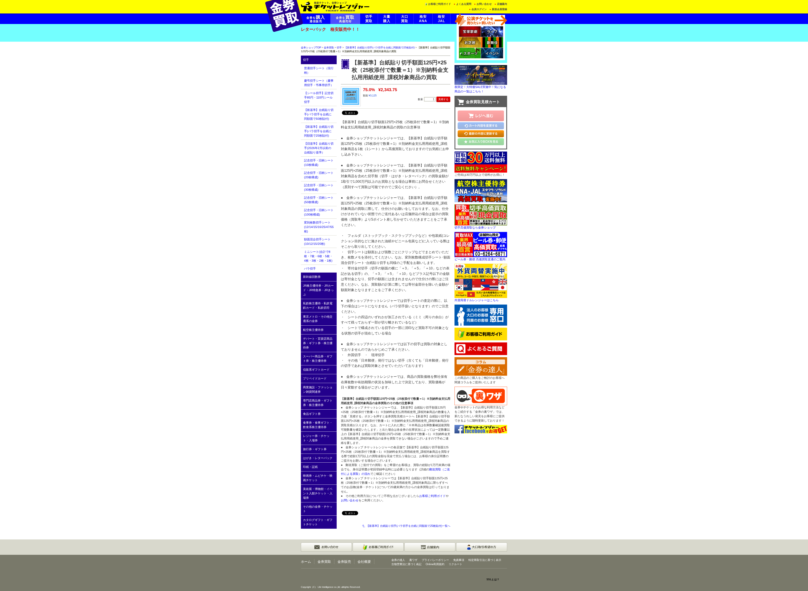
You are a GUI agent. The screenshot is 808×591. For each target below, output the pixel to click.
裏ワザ (413, 560)
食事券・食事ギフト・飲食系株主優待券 (317, 425)
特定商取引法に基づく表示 (484, 560)
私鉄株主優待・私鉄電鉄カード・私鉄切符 (317, 305)
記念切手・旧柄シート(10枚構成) (319, 162)
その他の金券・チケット (317, 509)
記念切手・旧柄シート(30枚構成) (319, 187)
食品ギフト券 (312, 413)
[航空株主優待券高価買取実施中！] (480, 190)
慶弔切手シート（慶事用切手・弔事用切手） (319, 83)
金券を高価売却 (345, 19)
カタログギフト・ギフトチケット (317, 522)
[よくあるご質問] (480, 348)
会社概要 (364, 561)
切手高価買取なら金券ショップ (475, 227)
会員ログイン (479, 9)
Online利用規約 (435, 564)
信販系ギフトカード (316, 369)
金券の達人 (398, 560)
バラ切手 (310, 268)
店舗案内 (502, 4)
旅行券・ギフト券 (315, 449)
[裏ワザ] (480, 395)
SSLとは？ (493, 579)
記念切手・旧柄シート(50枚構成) (319, 200)
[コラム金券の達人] (480, 366)
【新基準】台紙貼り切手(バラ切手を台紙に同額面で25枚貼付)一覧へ (408, 525)
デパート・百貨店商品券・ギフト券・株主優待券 (317, 343)
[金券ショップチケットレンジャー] (335, 6)
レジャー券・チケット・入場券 (316, 438)
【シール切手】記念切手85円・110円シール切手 (319, 97)
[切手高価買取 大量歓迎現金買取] (480, 214)
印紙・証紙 (310, 467)
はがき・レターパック (317, 458)
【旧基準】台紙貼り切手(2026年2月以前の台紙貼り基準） (319, 148)
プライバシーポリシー (435, 560)
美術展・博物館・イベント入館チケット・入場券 (317, 493)
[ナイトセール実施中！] (480, 74)
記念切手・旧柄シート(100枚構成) (319, 212)
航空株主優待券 (313, 329)
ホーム (306, 561)
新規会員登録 (499, 9)
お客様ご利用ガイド (439, 4)
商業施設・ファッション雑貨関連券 (317, 389)
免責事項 (458, 560)
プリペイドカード (315, 378)
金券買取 (329, 47)
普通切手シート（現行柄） (319, 70)
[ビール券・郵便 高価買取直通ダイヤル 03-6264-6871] (480, 244)
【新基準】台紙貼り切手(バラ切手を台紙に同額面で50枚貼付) (319, 114)
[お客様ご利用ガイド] (480, 333)
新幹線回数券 (312, 276)
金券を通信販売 (315, 19)
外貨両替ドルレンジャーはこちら (476, 300)
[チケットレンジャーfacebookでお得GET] (480, 429)
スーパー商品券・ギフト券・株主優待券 (317, 358)
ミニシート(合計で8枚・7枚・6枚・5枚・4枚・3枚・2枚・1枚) (318, 256)
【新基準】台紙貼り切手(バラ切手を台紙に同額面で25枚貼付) (379, 47)
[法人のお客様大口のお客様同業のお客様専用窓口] (480, 315)
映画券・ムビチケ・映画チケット (317, 478)
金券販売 (344, 561)
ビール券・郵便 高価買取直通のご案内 (479, 259)
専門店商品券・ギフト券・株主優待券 (317, 403)
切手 (339, 47)
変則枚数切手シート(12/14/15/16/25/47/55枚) (319, 227)
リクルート (455, 564)
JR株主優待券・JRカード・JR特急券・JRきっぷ (318, 290)
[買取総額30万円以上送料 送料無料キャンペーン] (480, 161)
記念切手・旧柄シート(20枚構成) (319, 175)
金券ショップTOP (311, 47)
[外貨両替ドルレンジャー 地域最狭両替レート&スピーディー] (480, 280)
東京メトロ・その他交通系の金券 (317, 319)
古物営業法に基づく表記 (406, 564)
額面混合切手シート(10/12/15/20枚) (317, 241)
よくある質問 (463, 4)
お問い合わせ (484, 4)
